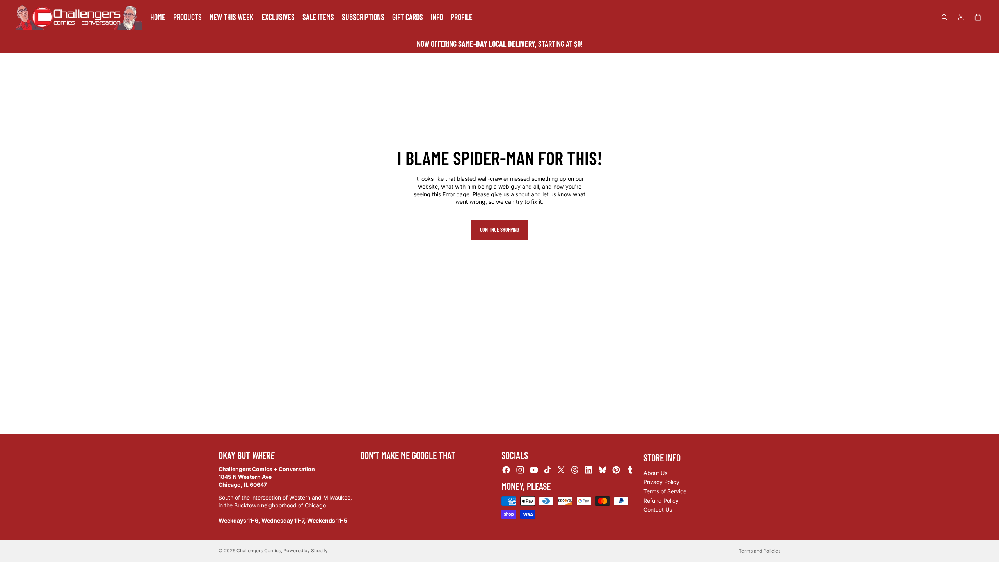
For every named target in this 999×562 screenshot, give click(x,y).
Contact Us (657, 509)
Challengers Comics (258, 550)
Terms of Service (664, 491)
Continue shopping (499, 229)
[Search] (944, 17)
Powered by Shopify (305, 550)
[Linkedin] (588, 470)
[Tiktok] (547, 470)
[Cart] (978, 17)
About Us (655, 473)
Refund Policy (661, 500)
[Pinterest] (616, 470)
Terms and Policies (759, 551)
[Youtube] (534, 470)
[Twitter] (561, 470)
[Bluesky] (602, 470)
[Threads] (574, 470)
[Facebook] (506, 470)
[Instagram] (520, 470)
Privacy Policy (661, 482)
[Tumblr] (630, 470)
